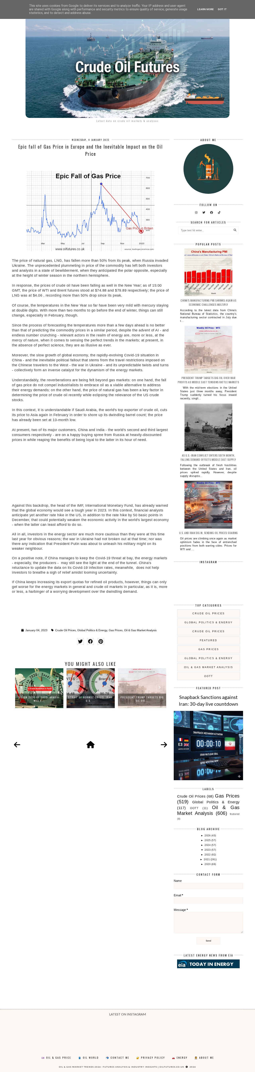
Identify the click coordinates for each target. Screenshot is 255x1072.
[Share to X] (80, 641)
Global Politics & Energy (92, 630)
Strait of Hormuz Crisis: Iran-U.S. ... (90, 699)
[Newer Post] (17, 745)
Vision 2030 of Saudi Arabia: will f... (39, 699)
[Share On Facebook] (90, 641)
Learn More (205, 9)
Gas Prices (116, 630)
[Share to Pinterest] (100, 641)
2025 (208, 840)
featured (208, 640)
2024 (208, 845)
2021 (207, 859)
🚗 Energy (179, 1057)
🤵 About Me (204, 1057)
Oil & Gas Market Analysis (140, 630)
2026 (208, 835)
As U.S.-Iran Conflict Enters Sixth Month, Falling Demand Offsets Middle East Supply (208, 457)
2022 (208, 854)
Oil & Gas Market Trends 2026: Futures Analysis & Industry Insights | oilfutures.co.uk (121, 1067)
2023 (208, 850)
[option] (39, 688)
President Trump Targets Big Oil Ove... (142, 699)
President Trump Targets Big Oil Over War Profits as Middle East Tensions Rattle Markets (208, 380)
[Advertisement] (90, 475)
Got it (222, 9)
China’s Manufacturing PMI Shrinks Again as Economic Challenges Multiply (208, 302)
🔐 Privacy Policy (150, 1057)
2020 (208, 864)
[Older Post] (164, 745)
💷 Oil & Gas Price (56, 1057)
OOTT (208, 676)
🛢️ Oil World (88, 1057)
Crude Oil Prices (65, 630)
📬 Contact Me (117, 1057)
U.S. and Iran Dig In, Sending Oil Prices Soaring (208, 533)
